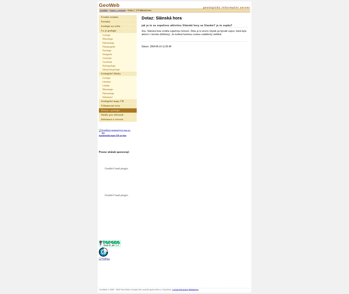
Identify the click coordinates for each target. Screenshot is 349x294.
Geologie (106, 35)
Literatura (107, 82)
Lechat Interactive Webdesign (185, 290)
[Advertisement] (117, 225)
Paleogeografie (109, 47)
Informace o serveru (112, 119)
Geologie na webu (110, 26)
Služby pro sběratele (112, 115)
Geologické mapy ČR (112, 101)
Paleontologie (108, 43)
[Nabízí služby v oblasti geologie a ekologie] (103, 255)
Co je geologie (108, 31)
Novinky (105, 22)
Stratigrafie (107, 54)
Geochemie (107, 62)
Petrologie (107, 50)
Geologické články (111, 74)
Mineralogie (108, 39)
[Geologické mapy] (115, 133)
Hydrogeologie (109, 66)
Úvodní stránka (109, 17)
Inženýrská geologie (111, 70)
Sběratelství (108, 97)
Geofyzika (107, 58)
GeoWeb (104, 10)
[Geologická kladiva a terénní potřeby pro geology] (110, 245)
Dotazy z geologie (118, 10)
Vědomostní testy (110, 106)
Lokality (106, 85)
